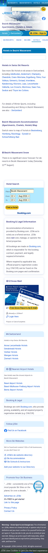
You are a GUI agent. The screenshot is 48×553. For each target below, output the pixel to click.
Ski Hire (27, 40)
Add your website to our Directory (19, 467)
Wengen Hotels (11, 355)
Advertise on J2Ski (12, 496)
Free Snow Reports (23, 308)
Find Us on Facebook (16, 430)
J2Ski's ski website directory (19, 455)
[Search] (43, 9)
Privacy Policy (10, 508)
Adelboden (15, 74)
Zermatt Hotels (11, 358)
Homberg (6, 134)
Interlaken (30, 80)
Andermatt (26, 74)
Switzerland (16, 33)
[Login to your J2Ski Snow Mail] (24, 295)
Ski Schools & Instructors (18, 461)
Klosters (17, 84)
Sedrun (5, 90)
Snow (18, 40)
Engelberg (30, 77)
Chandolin (6, 77)
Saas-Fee (36, 87)
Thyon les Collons (21, 90)
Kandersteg (7, 84)
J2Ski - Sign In (39, 33)
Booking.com (26, 407)
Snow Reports (25, 3)
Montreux (26, 87)
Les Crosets (15, 87)
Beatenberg (36, 130)
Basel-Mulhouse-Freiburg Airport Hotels (22, 386)
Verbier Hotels (10, 352)
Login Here (13, 316)
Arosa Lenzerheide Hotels (15, 345)
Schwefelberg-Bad (10, 137)
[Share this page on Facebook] (44, 19)
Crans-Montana (18, 77)
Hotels (5, 33)
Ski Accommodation (15, 458)
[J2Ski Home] (7, 13)
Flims (38, 77)
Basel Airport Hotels (13, 383)
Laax (24, 84)
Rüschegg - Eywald (19, 134)
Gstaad (21, 80)
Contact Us (9, 511)
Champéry (36, 74)
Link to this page (11, 502)
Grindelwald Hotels (12, 348)
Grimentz (13, 80)
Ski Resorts (8, 40)
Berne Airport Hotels (13, 390)
